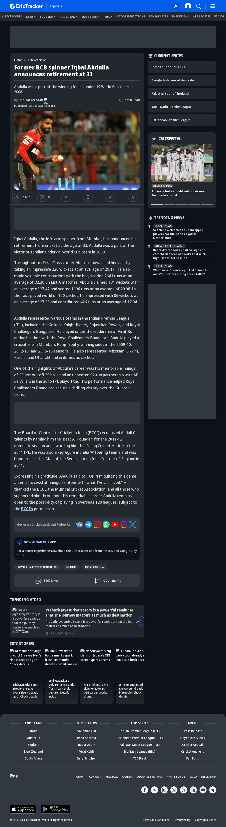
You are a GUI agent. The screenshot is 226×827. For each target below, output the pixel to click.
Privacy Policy (182, 820)
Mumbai (71, 567)
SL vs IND (46, 17)
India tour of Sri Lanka (168, 67)
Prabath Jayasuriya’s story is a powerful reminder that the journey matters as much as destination (89, 613)
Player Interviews (192, 738)
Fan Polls (192, 758)
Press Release (192, 731)
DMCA (193, 776)
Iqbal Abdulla (94, 567)
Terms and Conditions (156, 820)
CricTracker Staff (28, 100)
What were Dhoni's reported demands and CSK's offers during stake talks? (180, 272)
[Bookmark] (88, 197)
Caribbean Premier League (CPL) (140, 738)
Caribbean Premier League (170, 120)
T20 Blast (139, 758)
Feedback (111, 776)
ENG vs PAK (89, 17)
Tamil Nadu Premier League (171, 107)
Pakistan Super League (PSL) (139, 745)
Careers (127, 776)
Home (18, 60)
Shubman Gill (86, 731)
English (54, 6)
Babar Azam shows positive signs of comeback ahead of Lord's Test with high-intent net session (179, 254)
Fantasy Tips (158, 16)
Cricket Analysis (192, 751)
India (34, 731)
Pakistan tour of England (170, 93)
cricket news (37, 60)
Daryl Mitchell (86, 758)
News (30, 17)
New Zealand (33, 751)
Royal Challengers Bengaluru (38, 567)
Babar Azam (86, 745)
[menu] (212, 6)
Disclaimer (208, 776)
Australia (33, 738)
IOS (110, 551)
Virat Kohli (86, 751)
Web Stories (201, 16)
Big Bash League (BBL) (139, 751)
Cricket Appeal (192, 745)
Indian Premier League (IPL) (139, 731)
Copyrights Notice (205, 820)
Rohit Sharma (86, 738)
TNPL (106, 17)
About (80, 776)
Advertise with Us (150, 776)
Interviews (180, 16)
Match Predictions (130, 16)
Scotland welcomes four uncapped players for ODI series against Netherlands (178, 234)
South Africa (33, 758)
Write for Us (176, 776)
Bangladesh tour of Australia (173, 80)
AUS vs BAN (67, 17)
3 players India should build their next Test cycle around (178, 193)
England (34, 745)
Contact (95, 776)
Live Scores (13, 16)
